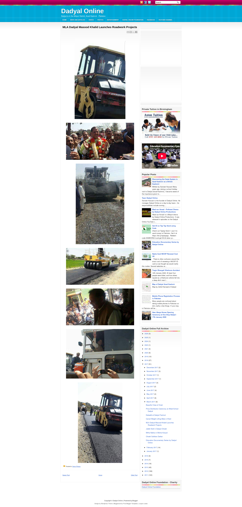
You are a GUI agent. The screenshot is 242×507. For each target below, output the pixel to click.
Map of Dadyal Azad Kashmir (163, 284)
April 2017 (150, 398)
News (74, 466)
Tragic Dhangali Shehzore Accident (166, 270)
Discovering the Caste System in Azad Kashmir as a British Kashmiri (165, 181)
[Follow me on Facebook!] (145, 3)
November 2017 (153, 371)
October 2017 (152, 375)
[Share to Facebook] (136, 32)
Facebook (151, 20)
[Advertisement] (152, 12)
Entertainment (113, 20)
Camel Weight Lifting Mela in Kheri (158, 419)
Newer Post (66, 475)
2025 (147, 337)
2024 (147, 341)
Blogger (135, 500)
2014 (147, 463)
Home (64, 20)
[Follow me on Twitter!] (149, 3)
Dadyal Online (82, 11)
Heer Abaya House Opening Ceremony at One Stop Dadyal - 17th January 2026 (164, 314)
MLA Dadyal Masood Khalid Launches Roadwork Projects (100, 27)
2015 (147, 460)
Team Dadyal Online (150, 198)
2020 (147, 352)
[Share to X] (133, 32)
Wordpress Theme (107, 503)
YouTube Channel (165, 20)
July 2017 (150, 386)
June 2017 (151, 390)
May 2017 (150, 394)
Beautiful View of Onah (154, 405)
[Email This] (128, 32)
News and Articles (77, 20)
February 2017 (152, 447)
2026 (147, 333)
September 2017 (153, 379)
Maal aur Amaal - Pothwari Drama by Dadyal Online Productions (165, 210)
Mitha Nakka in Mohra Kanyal (157, 432)
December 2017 (153, 367)
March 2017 (151, 401)
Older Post (134, 475)
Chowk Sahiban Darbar (154, 436)
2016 (147, 456)
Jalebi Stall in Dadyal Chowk (156, 429)
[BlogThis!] (130, 32)
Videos (91, 20)
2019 (147, 356)
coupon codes (143, 503)
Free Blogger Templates (130, 503)
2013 (147, 467)
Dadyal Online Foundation (132, 20)
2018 (147, 360)
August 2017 (151, 382)
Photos (100, 20)
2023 (147, 345)
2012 (147, 471)
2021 (147, 349)
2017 (147, 364)
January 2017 (152, 451)
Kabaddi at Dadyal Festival (156, 415)
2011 (147, 475)
